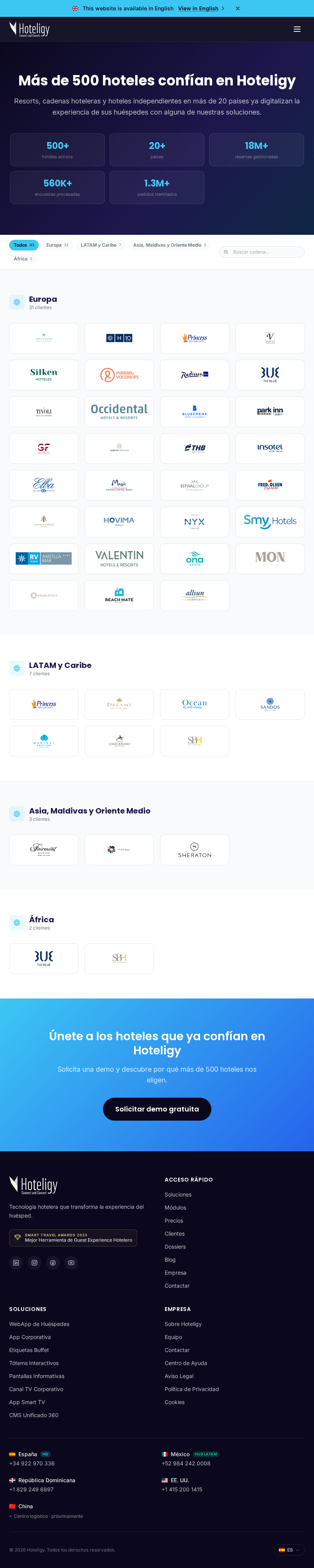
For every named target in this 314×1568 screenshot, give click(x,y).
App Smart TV (27, 1402)
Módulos (175, 1207)
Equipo (173, 1337)
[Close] (237, 8)
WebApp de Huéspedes (39, 1324)
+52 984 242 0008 (186, 1463)
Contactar (177, 1285)
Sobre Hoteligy (183, 1324)
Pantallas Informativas (36, 1376)
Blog (170, 1259)
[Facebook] (53, 1263)
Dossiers (175, 1246)
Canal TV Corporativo (36, 1389)
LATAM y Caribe (101, 245)
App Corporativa (30, 1337)
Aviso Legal (179, 1376)
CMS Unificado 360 (34, 1415)
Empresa (175, 1272)
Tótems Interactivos (34, 1363)
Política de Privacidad (192, 1389)
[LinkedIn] (16, 1263)
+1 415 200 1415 (182, 1489)
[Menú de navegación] (297, 29)
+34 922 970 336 (32, 1463)
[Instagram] (34, 1263)
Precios (174, 1220)
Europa (57, 245)
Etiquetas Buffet (29, 1350)
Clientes (175, 1233)
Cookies (175, 1402)
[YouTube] (71, 1263)
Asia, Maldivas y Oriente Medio (169, 245)
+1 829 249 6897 (31, 1489)
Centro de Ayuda (186, 1363)
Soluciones (178, 1194)
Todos (24, 245)
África (23, 259)
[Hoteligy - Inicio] (29, 29)
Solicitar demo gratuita (157, 1109)
